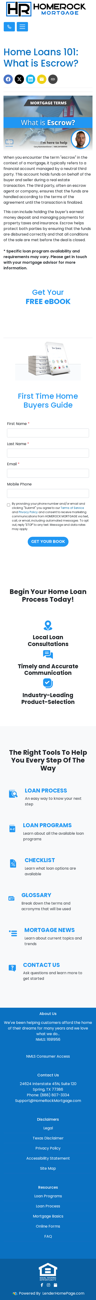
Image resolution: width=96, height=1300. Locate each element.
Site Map (48, 1168)
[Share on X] (19, 79)
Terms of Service (72, 508)
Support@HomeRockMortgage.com (48, 1100)
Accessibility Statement (48, 1158)
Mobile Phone (19, 484)
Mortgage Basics (48, 1216)
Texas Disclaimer (48, 1138)
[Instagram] (48, 1285)
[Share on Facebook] (8, 79)
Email (13, 464)
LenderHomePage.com (63, 1293)
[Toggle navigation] (22, 26)
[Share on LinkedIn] (30, 79)
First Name (18, 423)
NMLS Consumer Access (48, 1056)
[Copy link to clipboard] (53, 79)
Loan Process (48, 1206)
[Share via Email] (41, 79)
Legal (48, 1128)
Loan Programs (48, 1196)
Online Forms (48, 1226)
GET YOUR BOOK (48, 541)
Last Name (18, 444)
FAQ (48, 1236)
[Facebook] (42, 1285)
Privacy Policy (28, 512)
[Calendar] (55, 1285)
